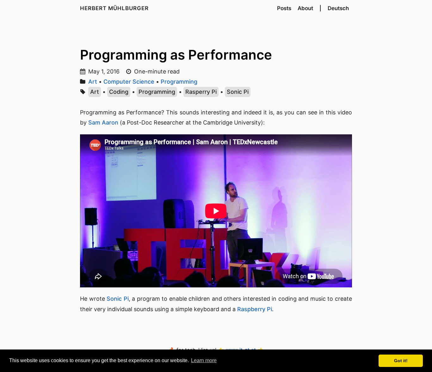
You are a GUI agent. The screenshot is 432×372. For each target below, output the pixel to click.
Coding (118, 91)
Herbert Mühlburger (114, 8)
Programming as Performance (176, 55)
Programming (179, 81)
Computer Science (128, 81)
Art (92, 81)
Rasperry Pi (201, 91)
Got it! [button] (401, 360)
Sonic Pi (238, 91)
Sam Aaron (103, 122)
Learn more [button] (204, 360)
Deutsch (338, 8)
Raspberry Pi (254, 309)
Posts (284, 8)
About (305, 8)
